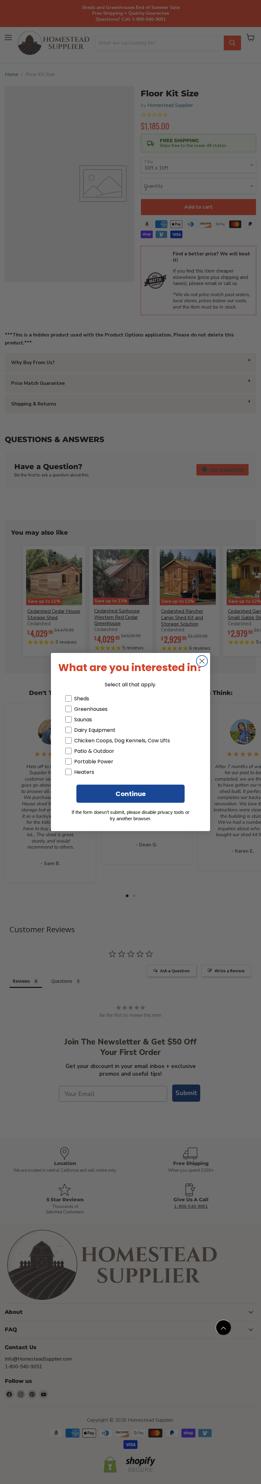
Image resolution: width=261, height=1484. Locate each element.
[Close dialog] (202, 661)
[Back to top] (223, 1327)
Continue (131, 793)
